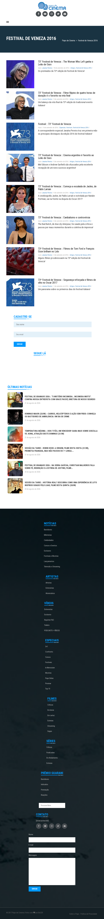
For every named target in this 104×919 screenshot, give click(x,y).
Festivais (69, 127)
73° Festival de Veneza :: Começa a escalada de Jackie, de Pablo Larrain (67, 188)
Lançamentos (49, 561)
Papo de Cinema (18, 912)
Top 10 (47, 689)
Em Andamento (52, 758)
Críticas (50, 705)
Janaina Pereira (47, 68)
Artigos (72, 68)
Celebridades (49, 540)
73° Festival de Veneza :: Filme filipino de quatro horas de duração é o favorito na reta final (66, 94)
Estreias (50, 720)
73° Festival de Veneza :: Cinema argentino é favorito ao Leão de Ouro (66, 157)
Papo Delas (49, 678)
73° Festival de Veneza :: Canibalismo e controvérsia (64, 217)
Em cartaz (51, 715)
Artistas (49, 583)
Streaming (51, 726)
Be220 (40, 912)
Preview (48, 683)
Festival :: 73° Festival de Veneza (54, 124)
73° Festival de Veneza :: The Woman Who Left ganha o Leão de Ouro (65, 63)
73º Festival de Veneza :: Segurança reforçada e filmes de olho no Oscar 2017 (67, 281)
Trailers (46, 625)
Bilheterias (48, 535)
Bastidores (48, 530)
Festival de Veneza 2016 (83, 68)
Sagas (49, 731)
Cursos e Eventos (50, 545)
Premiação (45, 790)
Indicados (44, 784)
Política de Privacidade (89, 914)
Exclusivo (47, 551)
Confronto (49, 652)
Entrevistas (50, 588)
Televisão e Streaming (52, 566)
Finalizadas (50, 752)
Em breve (50, 710)
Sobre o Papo (74, 914)
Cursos (48, 657)
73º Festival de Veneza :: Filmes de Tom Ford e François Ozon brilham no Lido (66, 250)
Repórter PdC (49, 620)
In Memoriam (50, 668)
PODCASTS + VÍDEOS (52, 630)
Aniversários (50, 593)
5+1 (46, 646)
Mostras (48, 673)
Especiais (62, 127)
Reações (44, 795)
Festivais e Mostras (51, 556)
